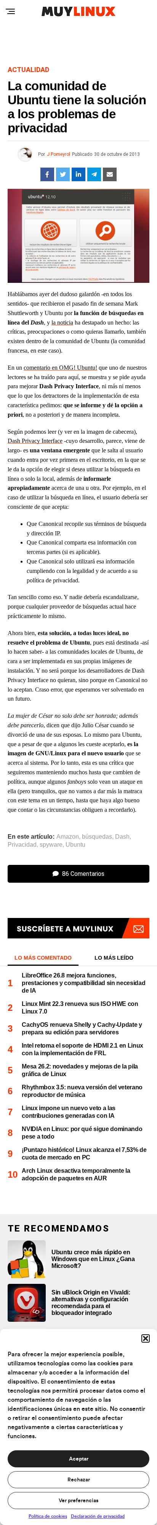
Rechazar (78, 1480)
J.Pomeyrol (58, 154)
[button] (145, 1338)
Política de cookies (48, 1516)
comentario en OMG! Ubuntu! (60, 367)
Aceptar (78, 1459)
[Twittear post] (63, 174)
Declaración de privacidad (98, 1516)
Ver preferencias (78, 1500)
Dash (122, 837)
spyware (51, 845)
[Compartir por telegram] (94, 174)
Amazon (67, 837)
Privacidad (22, 845)
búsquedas (97, 837)
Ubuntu (75, 845)
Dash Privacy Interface (35, 441)
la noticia (62, 322)
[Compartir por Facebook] (47, 174)
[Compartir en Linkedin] (78, 174)
